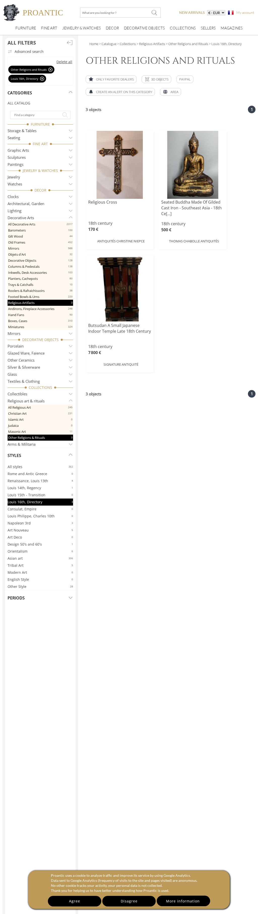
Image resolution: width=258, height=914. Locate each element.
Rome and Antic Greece (40, 473)
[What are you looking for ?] (154, 12)
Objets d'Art (40, 254)
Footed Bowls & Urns (40, 296)
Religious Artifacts (40, 302)
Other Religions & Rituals (40, 437)
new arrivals (192, 12)
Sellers (208, 28)
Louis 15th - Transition (40, 494)
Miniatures (40, 327)
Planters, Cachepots (40, 278)
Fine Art (49, 28)
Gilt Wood (40, 236)
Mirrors (40, 248)
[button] (156, 79)
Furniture (25, 28)
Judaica (40, 425)
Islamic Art (40, 419)
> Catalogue (107, 44)
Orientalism (40, 551)
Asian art (40, 558)
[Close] (50, 69)
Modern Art (40, 572)
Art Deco (40, 537)
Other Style (40, 586)
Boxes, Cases (40, 321)
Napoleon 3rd (40, 523)
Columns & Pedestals (40, 266)
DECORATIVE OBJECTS (40, 339)
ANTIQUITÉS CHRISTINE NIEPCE (121, 241)
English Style (40, 579)
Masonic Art (40, 431)
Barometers (40, 230)
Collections (183, 28)
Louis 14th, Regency (40, 487)
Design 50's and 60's (40, 544)
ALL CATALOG (19, 103)
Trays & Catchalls (40, 284)
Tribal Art (40, 565)
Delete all (64, 61)
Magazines (232, 28)
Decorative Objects (144, 28)
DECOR (40, 190)
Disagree (129, 901)
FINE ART (40, 143)
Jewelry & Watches (81, 28)
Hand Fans (40, 315)
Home (93, 44)
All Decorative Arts (40, 224)
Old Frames (40, 242)
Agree (74, 901)
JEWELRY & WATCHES (40, 170)
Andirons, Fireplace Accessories (40, 309)
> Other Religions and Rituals (186, 44)
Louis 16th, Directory (40, 502)
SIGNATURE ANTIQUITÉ (121, 364)
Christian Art (40, 413)
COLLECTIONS (40, 387)
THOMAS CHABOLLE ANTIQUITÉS (194, 241)
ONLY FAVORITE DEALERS (115, 79)
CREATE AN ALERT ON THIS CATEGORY (124, 92)
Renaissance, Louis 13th (40, 480)
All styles (40, 466)
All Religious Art (40, 407)
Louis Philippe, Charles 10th (40, 516)
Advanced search (29, 51)
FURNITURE (40, 124)
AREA (174, 92)
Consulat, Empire (40, 509)
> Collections (126, 44)
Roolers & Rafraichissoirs (40, 290)
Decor (112, 28)
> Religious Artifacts (150, 44)
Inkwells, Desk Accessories (40, 272)
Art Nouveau (40, 530)
